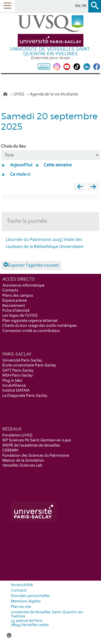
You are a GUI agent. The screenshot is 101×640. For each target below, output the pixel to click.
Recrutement (13, 306)
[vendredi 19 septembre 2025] (80, 188)
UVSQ (19, 94)
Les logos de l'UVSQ (20, 316)
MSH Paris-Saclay (17, 375)
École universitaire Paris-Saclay (29, 365)
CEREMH (10, 450)
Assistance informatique (23, 285)
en (78, 6)
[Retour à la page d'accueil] (50, 31)
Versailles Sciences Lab (22, 465)
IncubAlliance (14, 386)
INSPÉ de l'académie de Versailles (31, 445)
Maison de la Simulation (23, 460)
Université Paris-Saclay (22, 360)
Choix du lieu (13, 146)
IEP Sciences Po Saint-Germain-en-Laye (36, 440)
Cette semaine (58, 165)
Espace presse (14, 300)
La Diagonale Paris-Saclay (24, 396)
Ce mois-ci (20, 174)
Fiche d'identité (16, 311)
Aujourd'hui (21, 165)
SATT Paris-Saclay (18, 370)
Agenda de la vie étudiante (54, 94)
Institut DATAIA (16, 390)
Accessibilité (22, 585)
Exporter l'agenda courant (33, 265)
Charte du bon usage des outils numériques (39, 326)
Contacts (10, 290)
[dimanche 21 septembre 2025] (93, 188)
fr (84, 6)
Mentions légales (26, 601)
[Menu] (7, 6)
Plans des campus (17, 296)
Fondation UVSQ (17, 435)
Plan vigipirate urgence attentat (30, 321)
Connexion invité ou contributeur (31, 331)
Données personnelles (30, 596)
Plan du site (21, 607)
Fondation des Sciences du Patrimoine (35, 456)
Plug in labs (12, 381)
